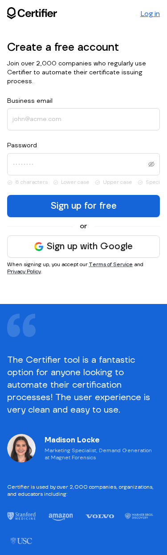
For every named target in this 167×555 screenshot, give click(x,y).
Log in (150, 13)
